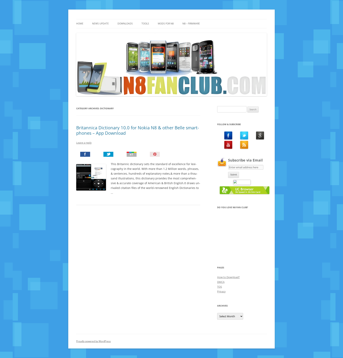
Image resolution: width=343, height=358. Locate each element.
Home (79, 23)
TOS (219, 286)
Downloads (125, 23)
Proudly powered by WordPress (93, 341)
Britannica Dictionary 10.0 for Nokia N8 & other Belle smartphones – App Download (137, 130)
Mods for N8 (166, 23)
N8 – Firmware (191, 23)
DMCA (220, 282)
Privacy (221, 291)
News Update (100, 23)
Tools (145, 23)
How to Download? (228, 277)
